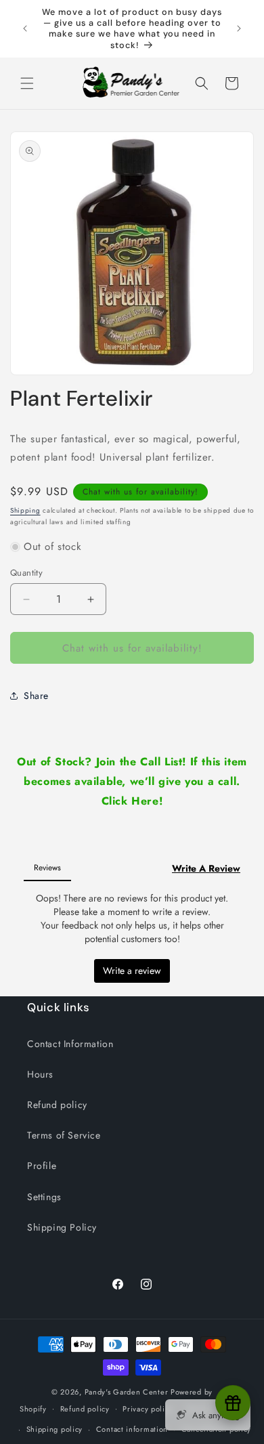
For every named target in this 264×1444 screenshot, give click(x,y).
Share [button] (36, 695)
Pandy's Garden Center (127, 1391)
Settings (44, 1197)
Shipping (25, 510)
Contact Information (70, 1043)
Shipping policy (54, 1429)
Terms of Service (64, 1135)
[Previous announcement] (25, 28)
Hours (40, 1074)
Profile (41, 1165)
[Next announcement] (239, 28)
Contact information (132, 1429)
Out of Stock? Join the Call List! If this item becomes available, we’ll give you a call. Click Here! (132, 781)
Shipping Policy (62, 1227)
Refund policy (57, 1104)
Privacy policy (148, 1408)
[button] (27, 83)
